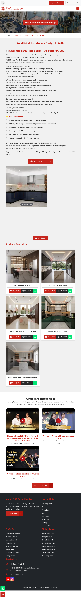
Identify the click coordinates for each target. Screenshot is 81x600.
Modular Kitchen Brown (58, 285)
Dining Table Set (47, 537)
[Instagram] (12, 579)
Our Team (45, 507)
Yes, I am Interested (42, 161)
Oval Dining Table (47, 556)
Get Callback (28, 290)
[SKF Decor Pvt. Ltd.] (10, 8)
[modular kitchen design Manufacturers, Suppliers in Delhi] (58, 312)
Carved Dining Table (48, 553)
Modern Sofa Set (11, 537)
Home (8, 35)
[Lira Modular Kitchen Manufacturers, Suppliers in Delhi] (23, 266)
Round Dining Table (48, 540)
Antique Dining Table (48, 543)
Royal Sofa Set (11, 543)
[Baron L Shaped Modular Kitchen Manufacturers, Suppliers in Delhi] (23, 312)
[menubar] (78, 9)
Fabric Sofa (10, 549)
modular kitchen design (57, 331)
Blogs (43, 513)
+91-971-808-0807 (16, 574)
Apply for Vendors (56, 3)
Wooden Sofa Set (12, 546)
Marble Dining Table (48, 549)
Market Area (46, 519)
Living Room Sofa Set (13, 534)
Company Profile (47, 504)
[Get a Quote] (2, 594)
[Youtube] (8, 579)
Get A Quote (41, 238)
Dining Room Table (48, 534)
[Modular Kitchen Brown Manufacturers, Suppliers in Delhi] (58, 266)
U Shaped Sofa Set (12, 553)
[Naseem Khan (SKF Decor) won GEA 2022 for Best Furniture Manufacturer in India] (22, 458)
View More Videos (40, 486)
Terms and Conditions (49, 526)
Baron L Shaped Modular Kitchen (23, 331)
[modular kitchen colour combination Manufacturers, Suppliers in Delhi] (23, 358)
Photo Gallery (46, 510)
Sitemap (44, 523)
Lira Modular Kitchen (22, 285)
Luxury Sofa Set (11, 540)
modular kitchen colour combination (22, 377)
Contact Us (45, 516)
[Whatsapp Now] (35, 291)
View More (13, 514)
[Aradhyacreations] (3, 3)
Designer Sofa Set (12, 556)
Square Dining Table (48, 546)
